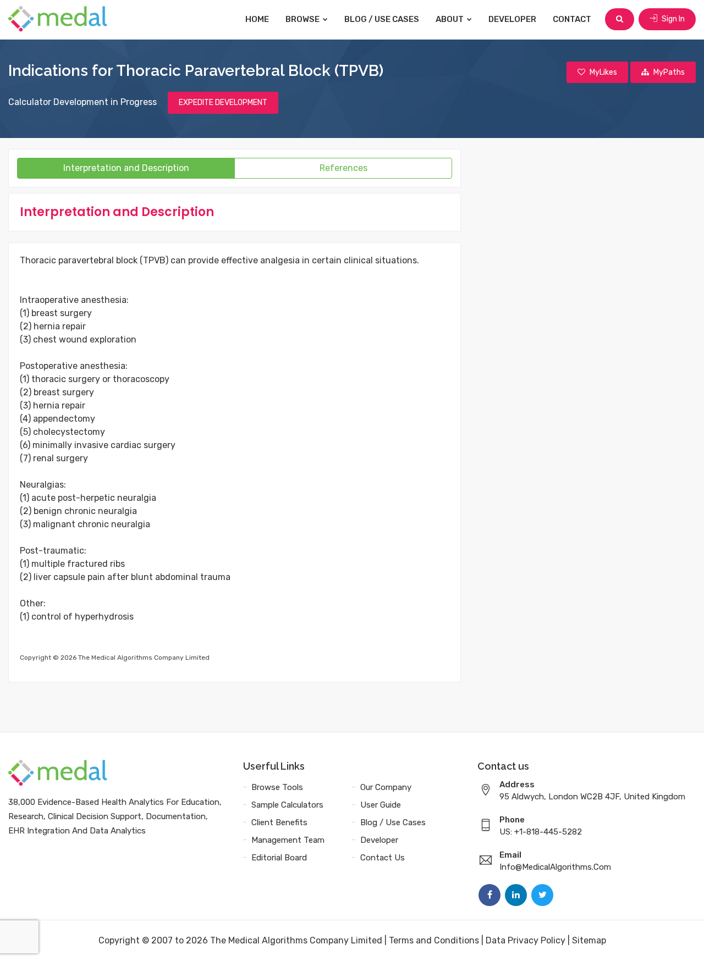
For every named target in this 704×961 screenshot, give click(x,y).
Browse (303, 19)
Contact (572, 19)
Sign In (672, 19)
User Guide (380, 805)
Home (257, 19)
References (343, 168)
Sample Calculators (287, 805)
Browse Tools (277, 787)
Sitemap (589, 940)
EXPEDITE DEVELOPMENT (223, 102)
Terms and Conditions (434, 940)
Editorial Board (279, 858)
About (450, 19)
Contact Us (382, 858)
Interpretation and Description (126, 168)
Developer (512, 19)
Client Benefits (279, 822)
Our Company (385, 787)
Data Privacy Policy (525, 940)
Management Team (287, 840)
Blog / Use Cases (381, 19)
